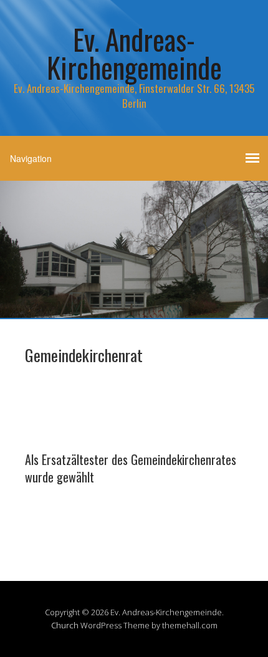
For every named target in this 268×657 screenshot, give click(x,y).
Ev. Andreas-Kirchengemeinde (134, 53)
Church (65, 625)
